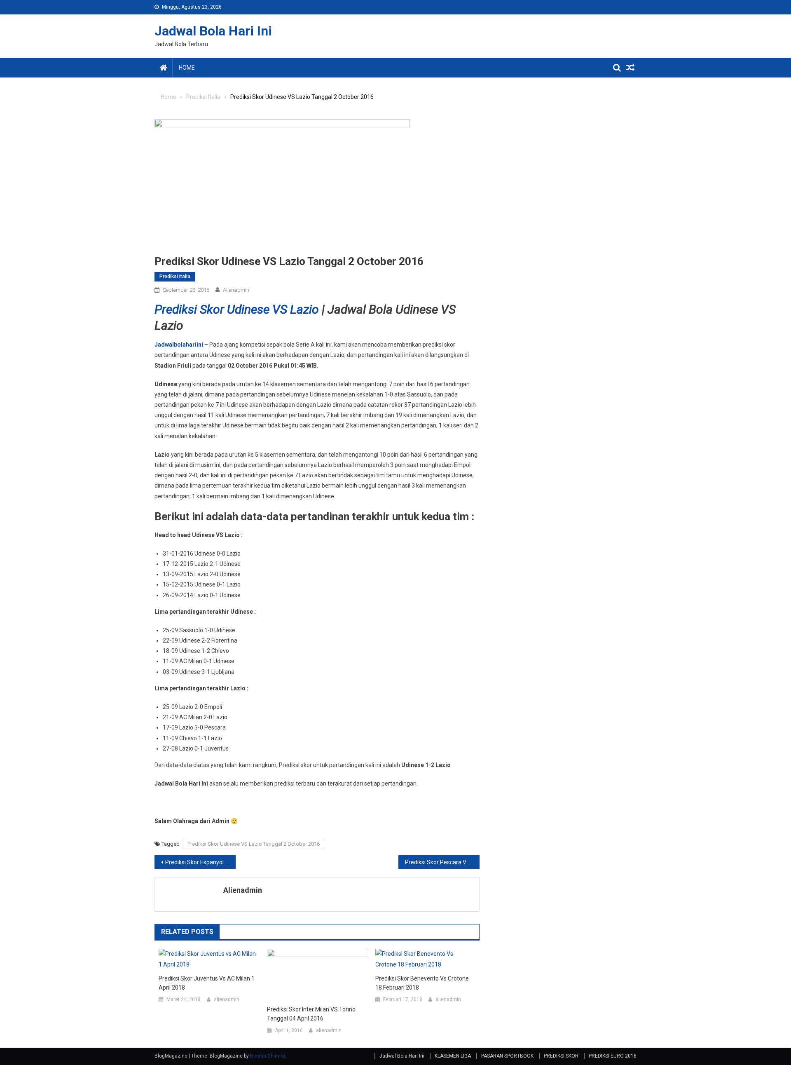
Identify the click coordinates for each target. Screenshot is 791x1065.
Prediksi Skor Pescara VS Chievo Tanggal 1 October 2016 (442, 862)
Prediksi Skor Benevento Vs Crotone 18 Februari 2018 (422, 983)
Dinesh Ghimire (267, 1056)
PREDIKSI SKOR (561, 1056)
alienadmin (236, 290)
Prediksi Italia (174, 276)
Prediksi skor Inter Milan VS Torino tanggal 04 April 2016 (311, 1014)
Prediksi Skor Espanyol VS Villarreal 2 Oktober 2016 (200, 862)
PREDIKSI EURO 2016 (613, 1056)
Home (187, 67)
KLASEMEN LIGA (453, 1056)
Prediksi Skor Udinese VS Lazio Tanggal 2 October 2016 (253, 844)
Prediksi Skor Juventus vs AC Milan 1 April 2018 (207, 983)
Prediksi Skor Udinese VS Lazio (236, 309)
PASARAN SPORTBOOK (507, 1056)
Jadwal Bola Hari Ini (213, 31)
